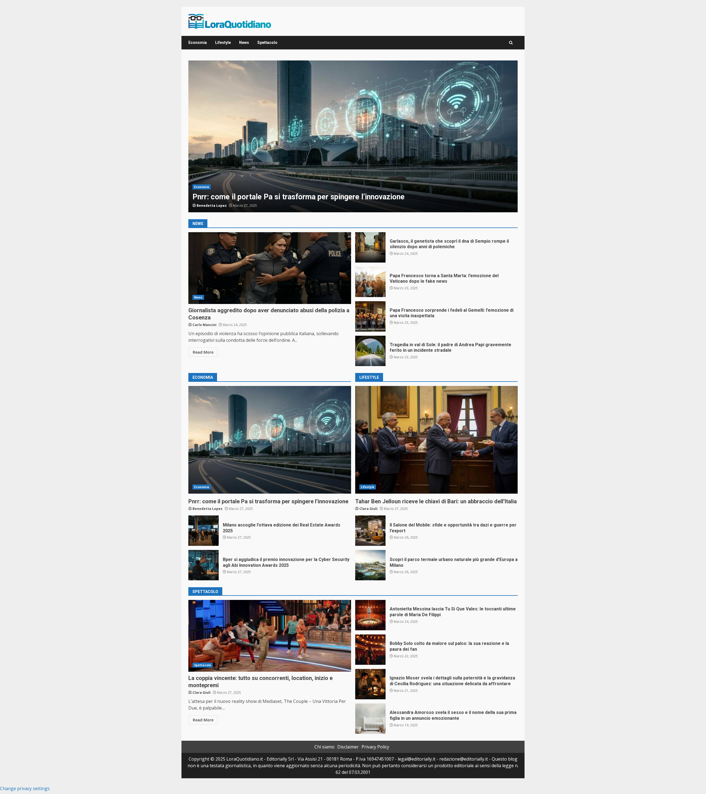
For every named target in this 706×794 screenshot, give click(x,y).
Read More (203, 352)
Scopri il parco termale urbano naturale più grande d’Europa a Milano (370, 565)
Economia (197, 42)
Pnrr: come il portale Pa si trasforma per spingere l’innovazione (353, 136)
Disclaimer (348, 747)
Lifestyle (223, 42)
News (244, 42)
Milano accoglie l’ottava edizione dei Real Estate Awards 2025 (203, 530)
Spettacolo (267, 42)
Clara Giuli (368, 508)
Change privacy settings (25, 788)
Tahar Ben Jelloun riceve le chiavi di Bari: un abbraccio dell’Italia (436, 440)
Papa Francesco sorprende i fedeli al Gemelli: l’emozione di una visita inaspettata (370, 316)
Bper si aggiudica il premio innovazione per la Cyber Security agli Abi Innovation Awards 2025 (203, 565)
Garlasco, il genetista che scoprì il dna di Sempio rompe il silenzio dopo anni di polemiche (370, 247)
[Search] (511, 43)
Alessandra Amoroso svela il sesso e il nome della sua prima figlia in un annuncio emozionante (370, 718)
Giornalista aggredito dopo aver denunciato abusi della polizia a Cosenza (269, 268)
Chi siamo (324, 747)
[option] (353, 136)
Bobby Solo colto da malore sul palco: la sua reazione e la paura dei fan (370, 649)
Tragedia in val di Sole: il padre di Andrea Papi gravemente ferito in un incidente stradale (370, 351)
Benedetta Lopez (212, 205)
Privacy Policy (375, 747)
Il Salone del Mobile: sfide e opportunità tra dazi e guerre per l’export (370, 530)
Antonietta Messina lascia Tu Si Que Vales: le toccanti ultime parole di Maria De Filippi (370, 615)
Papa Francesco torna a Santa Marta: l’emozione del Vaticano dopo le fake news (370, 282)
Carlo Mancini (204, 324)
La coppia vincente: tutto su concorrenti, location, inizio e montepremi (269, 636)
